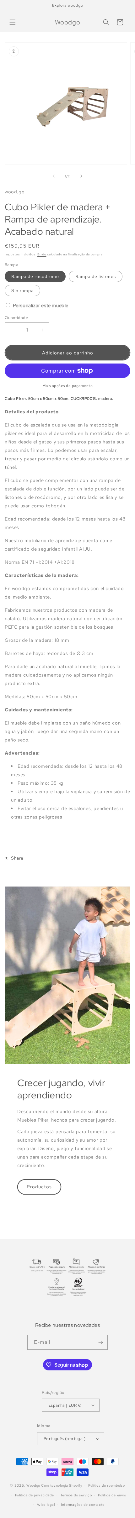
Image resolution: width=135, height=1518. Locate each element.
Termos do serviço (76, 1495)
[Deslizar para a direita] (81, 176)
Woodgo (33, 1485)
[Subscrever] (100, 1342)
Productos (39, 1187)
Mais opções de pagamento (67, 385)
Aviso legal (46, 1504)
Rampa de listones (95, 276)
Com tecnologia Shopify (61, 1485)
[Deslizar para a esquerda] (54, 176)
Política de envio (112, 1495)
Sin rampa (22, 290)
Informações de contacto (83, 1504)
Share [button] (17, 858)
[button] (12, 22)
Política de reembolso (106, 1485)
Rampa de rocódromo (35, 276)
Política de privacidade (34, 1495)
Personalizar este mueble (40, 305)
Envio (41, 254)
